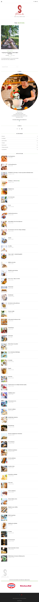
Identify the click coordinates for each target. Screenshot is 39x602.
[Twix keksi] (4, 363)
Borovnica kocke (11, 539)
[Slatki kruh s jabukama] (4, 452)
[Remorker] (4, 379)
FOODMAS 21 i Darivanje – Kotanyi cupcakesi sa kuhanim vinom (20, 172)
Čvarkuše (10, 531)
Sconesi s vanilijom (12, 409)
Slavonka (7, 55)
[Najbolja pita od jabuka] (4, 526)
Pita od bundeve (11, 441)
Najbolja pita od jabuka (12, 523)
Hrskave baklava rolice (12, 498)
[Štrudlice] (4, 248)
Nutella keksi (10, 294)
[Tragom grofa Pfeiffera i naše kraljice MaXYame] (10, 37)
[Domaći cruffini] (4, 314)
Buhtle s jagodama (11, 515)
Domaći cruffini (11, 311)
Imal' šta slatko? (20, 140)
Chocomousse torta (12, 401)
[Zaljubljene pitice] (4, 395)
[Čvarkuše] (4, 534)
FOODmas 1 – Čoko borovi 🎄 (13, 180)
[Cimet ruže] (4, 485)
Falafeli (9, 237)
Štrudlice (10, 246)
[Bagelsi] (4, 371)
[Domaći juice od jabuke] (4, 477)
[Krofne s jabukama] (4, 461)
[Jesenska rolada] (4, 469)
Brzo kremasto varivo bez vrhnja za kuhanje (16, 229)
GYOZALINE (10, 335)
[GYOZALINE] (4, 338)
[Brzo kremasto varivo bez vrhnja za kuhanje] (4, 232)
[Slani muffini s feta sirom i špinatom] (4, 224)
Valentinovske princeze (12, 213)
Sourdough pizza (11, 156)
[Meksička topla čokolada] (4, 273)
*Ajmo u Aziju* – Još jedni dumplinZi (15, 254)
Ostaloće (20, 142)
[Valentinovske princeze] (4, 216)
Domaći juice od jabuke (12, 474)
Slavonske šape (11, 425)
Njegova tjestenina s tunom (13, 547)
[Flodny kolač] (4, 289)
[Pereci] (4, 208)
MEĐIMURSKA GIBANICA (13, 417)
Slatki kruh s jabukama (12, 449)
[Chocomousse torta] (4, 403)
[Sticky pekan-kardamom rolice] (4, 322)
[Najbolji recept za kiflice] (4, 510)
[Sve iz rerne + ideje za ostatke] (4, 281)
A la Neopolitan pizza (12, 164)
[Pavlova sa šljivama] (4, 493)
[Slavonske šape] (4, 428)
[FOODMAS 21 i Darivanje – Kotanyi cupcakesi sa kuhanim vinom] (4, 175)
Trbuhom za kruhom (20, 147)
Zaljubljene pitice (11, 392)
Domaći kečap (11, 327)
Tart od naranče (11, 197)
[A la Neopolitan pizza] (4, 167)
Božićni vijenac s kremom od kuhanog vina (16, 556)
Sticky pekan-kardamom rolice (14, 319)
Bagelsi (9, 368)
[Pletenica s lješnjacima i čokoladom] (4, 436)
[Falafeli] (4, 240)
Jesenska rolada (11, 466)
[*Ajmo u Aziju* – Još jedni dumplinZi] (4, 257)
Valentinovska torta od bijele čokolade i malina (17, 384)
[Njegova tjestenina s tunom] (4, 550)
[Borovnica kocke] (4, 542)
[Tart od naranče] (4, 200)
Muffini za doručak (11, 262)
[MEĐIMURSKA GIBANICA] (4, 420)
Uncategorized (20, 149)
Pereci (9, 205)
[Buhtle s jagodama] (4, 518)
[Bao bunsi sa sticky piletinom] (4, 306)
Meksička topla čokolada (13, 270)
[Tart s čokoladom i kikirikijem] (4, 355)
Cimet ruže (10, 482)
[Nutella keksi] (4, 297)
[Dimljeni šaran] (4, 191)
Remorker (10, 376)
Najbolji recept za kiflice (13, 507)
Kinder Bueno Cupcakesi (13, 343)
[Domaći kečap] (4, 330)
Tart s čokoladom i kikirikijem (14, 352)
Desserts (20, 136)
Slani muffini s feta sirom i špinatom (15, 221)
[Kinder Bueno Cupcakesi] (4, 346)
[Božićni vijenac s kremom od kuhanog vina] (4, 558)
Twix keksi (10, 360)
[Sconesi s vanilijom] (4, 412)
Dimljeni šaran (11, 188)
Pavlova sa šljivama (12, 490)
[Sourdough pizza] (4, 159)
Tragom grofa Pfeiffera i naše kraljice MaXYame (10, 53)
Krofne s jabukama (12, 458)
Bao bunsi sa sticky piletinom (14, 303)
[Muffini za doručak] (4, 265)
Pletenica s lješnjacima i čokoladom (15, 433)
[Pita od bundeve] (4, 444)
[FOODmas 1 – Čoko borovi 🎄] (4, 183)
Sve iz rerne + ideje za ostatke (14, 278)
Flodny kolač (10, 286)
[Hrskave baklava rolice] (4, 501)
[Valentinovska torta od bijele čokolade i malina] (4, 387)
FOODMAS (20, 138)
